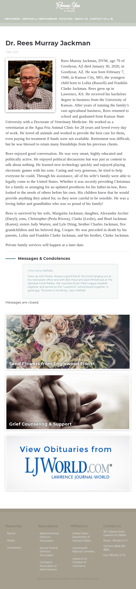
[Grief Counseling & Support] (68, 402)
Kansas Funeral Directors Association (49, 551)
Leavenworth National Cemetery (83, 549)
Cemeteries (14, 547)
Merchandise (48, 18)
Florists (11, 533)
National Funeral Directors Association (49, 537)
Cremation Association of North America (48, 565)
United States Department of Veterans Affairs (81, 537)
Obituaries (12, 18)
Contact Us (98, 18)
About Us (81, 18)
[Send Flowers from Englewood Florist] (68, 341)
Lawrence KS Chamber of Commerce (79, 562)
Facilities (66, 18)
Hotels (11, 540)
